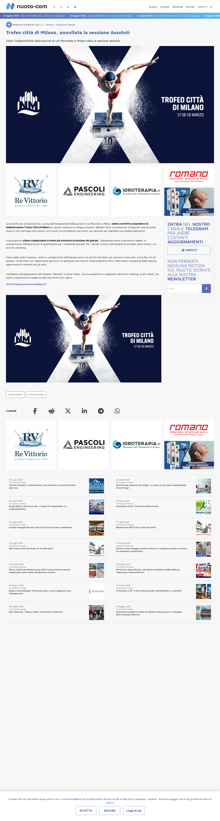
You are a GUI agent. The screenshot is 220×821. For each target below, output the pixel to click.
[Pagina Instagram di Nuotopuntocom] (61, 5)
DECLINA (110, 810)
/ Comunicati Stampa (64, 25)
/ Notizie (48, 25)
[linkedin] (84, 410)
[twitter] (68, 410)
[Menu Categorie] (211, 5)
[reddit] (51, 410)
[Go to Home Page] (42, 25)
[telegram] (101, 410)
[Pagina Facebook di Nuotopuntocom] (54, 5)
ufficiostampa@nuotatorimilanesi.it (26, 284)
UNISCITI (191, 250)
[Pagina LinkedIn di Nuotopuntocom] (68, 5)
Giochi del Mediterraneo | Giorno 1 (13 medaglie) (151, 16)
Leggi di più (134, 810)
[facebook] (35, 410)
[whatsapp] (117, 410)
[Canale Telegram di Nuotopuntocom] (75, 5)
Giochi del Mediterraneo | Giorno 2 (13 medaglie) (83, 16)
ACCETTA (85, 810)
